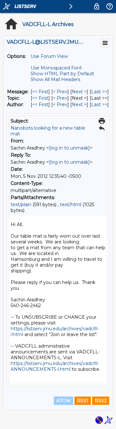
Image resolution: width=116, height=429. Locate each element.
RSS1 (82, 401)
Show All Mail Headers (55, 79)
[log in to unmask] (69, 148)
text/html (70, 204)
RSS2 (101, 401)
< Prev (60, 92)
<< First (40, 92)
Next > (79, 92)
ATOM (63, 401)
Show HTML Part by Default (62, 74)
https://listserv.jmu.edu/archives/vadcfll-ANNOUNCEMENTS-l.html (55, 366)
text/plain (21, 204)
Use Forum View (49, 56)
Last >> (99, 92)
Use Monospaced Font (56, 68)
